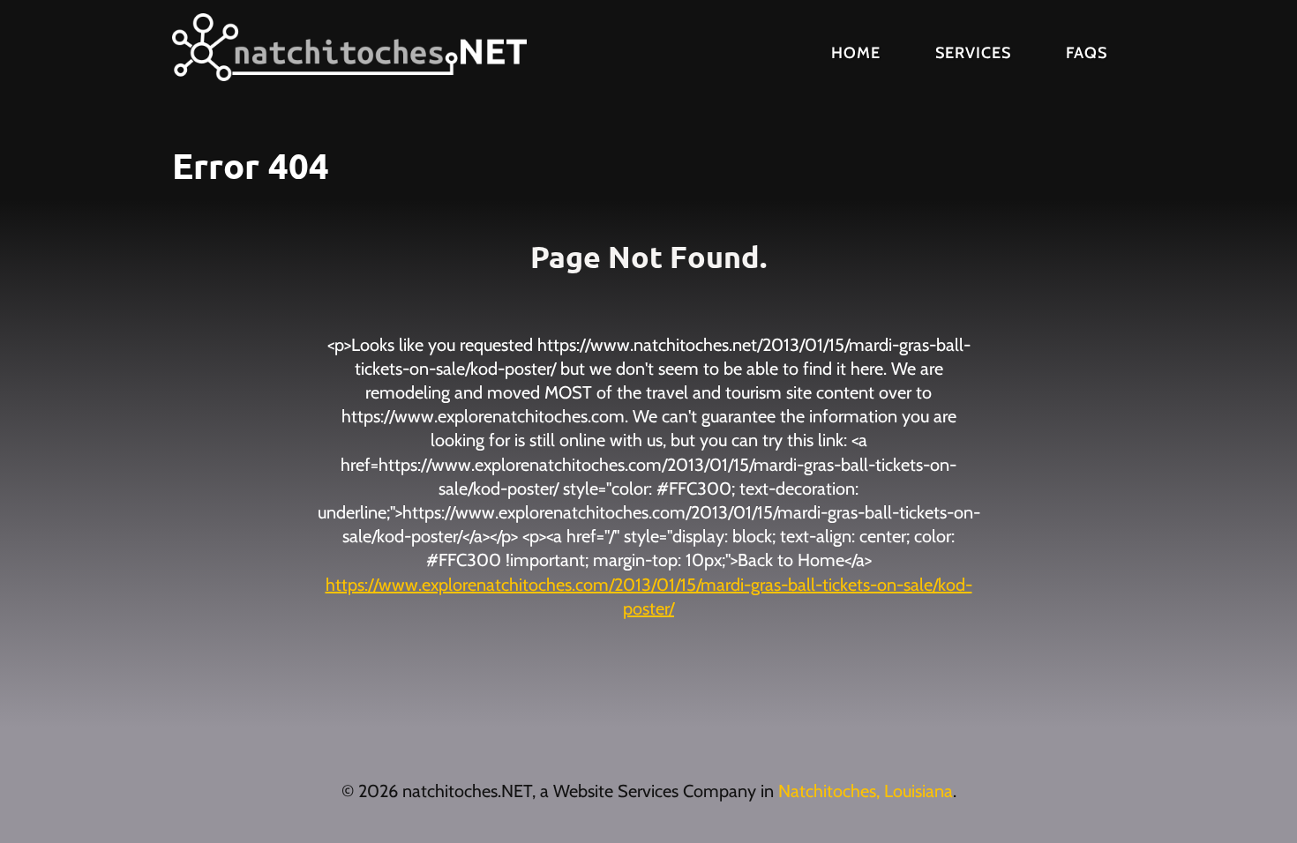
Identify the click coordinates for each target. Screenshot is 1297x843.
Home (856, 53)
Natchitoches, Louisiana (865, 791)
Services (973, 53)
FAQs (1086, 53)
